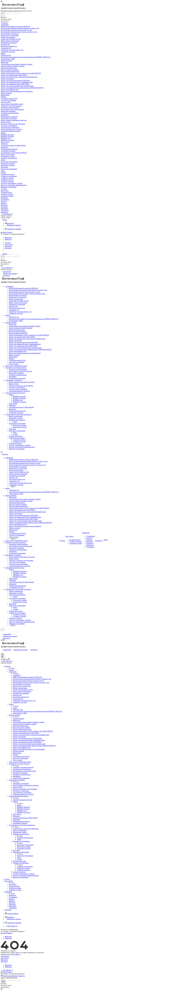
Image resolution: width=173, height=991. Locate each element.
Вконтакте (8, 237)
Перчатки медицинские (25, 837)
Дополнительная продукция (22, 800)
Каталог (11, 670)
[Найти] (2, 15)
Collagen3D (17, 675)
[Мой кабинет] (2, 632)
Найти (3, 981)
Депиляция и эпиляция (21, 783)
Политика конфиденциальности (14, 976)
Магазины (4, 960)
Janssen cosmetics (18, 718)
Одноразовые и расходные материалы (26, 828)
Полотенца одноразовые (25, 845)
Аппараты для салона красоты (23, 767)
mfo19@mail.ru (7, 232)
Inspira (15, 708)
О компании (5, 956)
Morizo (19, 805)
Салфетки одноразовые (25, 866)
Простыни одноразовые (25, 856)
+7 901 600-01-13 (7, 214)
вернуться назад (6, 954)
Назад (13, 668)
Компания (12, 895)
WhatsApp (8, 239)
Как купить (13, 884)
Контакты (4, 961)
